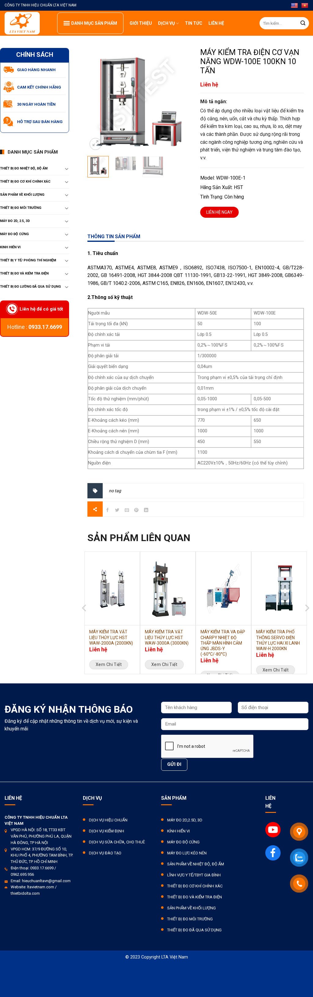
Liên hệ (216, 23)
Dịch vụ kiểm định (106, 831)
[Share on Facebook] (107, 510)
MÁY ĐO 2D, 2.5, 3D (15, 221)
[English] (294, 6)
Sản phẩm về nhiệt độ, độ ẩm (195, 864)
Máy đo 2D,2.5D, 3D (184, 820)
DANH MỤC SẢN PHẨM (94, 23)
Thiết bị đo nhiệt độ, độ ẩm (24, 168)
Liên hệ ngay (219, 212)
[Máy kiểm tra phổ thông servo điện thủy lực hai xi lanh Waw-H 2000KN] (279, 588)
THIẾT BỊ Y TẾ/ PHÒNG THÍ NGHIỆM (28, 260)
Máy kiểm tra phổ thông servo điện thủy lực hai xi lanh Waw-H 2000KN (278, 640)
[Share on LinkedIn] (146, 510)
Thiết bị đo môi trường (20, 208)
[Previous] (85, 621)
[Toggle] (66, 168)
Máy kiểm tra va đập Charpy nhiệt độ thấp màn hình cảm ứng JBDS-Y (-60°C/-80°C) (223, 643)
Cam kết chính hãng (39, 87)
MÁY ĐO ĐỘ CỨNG (14, 234)
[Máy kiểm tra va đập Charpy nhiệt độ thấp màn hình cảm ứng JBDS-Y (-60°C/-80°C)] (223, 588)
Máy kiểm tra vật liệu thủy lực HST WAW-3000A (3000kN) (167, 637)
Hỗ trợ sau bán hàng (40, 121)
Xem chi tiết (109, 664)
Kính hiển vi (178, 831)
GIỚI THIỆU (141, 23)
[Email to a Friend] (127, 510)
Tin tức (193, 23)
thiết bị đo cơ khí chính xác (25, 182)
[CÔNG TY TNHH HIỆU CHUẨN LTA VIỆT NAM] (26, 23)
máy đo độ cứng (183, 842)
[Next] (306, 621)
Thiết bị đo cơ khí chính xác (195, 886)
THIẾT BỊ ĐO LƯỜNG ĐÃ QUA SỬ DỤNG (30, 287)
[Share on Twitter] (117, 510)
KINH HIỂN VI (10, 247)
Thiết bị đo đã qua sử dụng (194, 930)
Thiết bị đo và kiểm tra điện (194, 897)
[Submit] (303, 23)
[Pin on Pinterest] (136, 510)
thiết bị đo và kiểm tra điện (24, 273)
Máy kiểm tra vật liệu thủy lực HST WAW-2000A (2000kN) (111, 637)
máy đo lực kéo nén (187, 853)
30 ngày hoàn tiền (36, 104)
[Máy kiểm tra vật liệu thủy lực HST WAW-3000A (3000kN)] (168, 588)
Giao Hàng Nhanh (36, 69)
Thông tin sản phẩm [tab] (113, 236)
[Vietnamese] (304, 6)
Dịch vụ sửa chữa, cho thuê (117, 842)
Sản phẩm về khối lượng (22, 195)
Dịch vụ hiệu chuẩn (108, 820)
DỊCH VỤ (166, 23)
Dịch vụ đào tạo (105, 853)
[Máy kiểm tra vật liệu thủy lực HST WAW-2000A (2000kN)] (112, 588)
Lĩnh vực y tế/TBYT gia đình (194, 875)
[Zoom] (95, 144)
